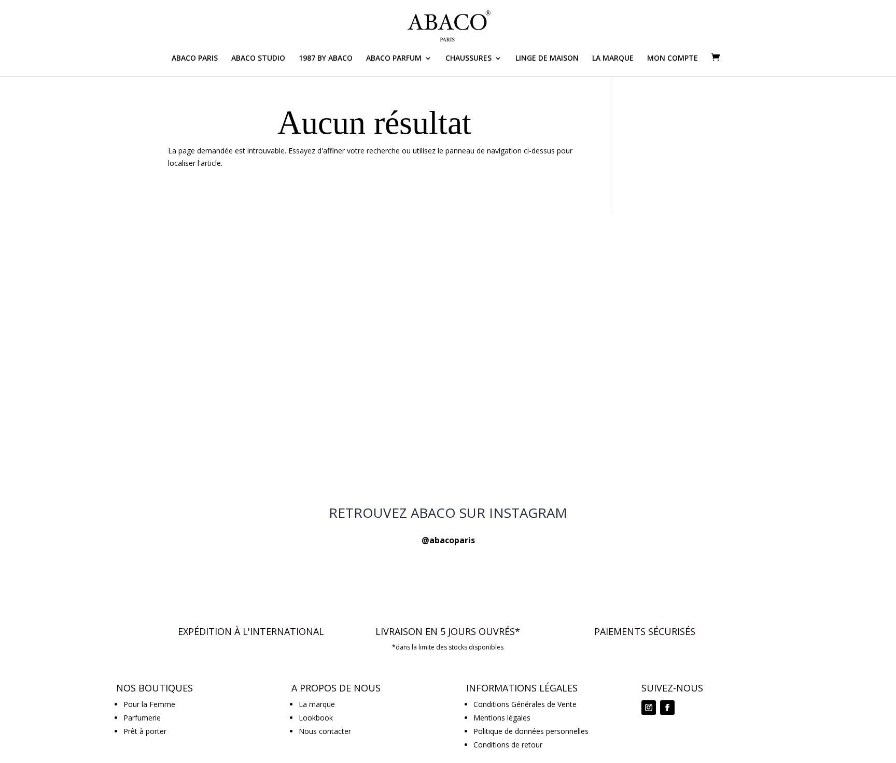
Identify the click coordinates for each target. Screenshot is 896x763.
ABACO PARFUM (394, 58)
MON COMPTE (672, 58)
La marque (317, 704)
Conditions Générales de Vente (525, 704)
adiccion (672, 750)
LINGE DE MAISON (547, 58)
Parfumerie (142, 718)
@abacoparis (448, 540)
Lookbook (316, 718)
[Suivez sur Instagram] (648, 707)
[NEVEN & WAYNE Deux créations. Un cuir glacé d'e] (671, 294)
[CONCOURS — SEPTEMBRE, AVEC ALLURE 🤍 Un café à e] (225, 294)
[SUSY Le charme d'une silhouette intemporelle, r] (448, 294)
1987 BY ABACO (326, 58)
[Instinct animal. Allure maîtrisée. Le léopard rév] (671, 421)
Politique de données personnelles (531, 731)
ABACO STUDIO (258, 58)
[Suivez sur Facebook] (667, 707)
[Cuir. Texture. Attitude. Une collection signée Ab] (225, 421)
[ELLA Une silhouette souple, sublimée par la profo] (448, 421)
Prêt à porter (144, 731)
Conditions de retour (507, 745)
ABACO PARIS (195, 58)
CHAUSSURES (468, 58)
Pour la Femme (149, 704)
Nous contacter (325, 731)
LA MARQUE (613, 58)
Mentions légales (501, 718)
